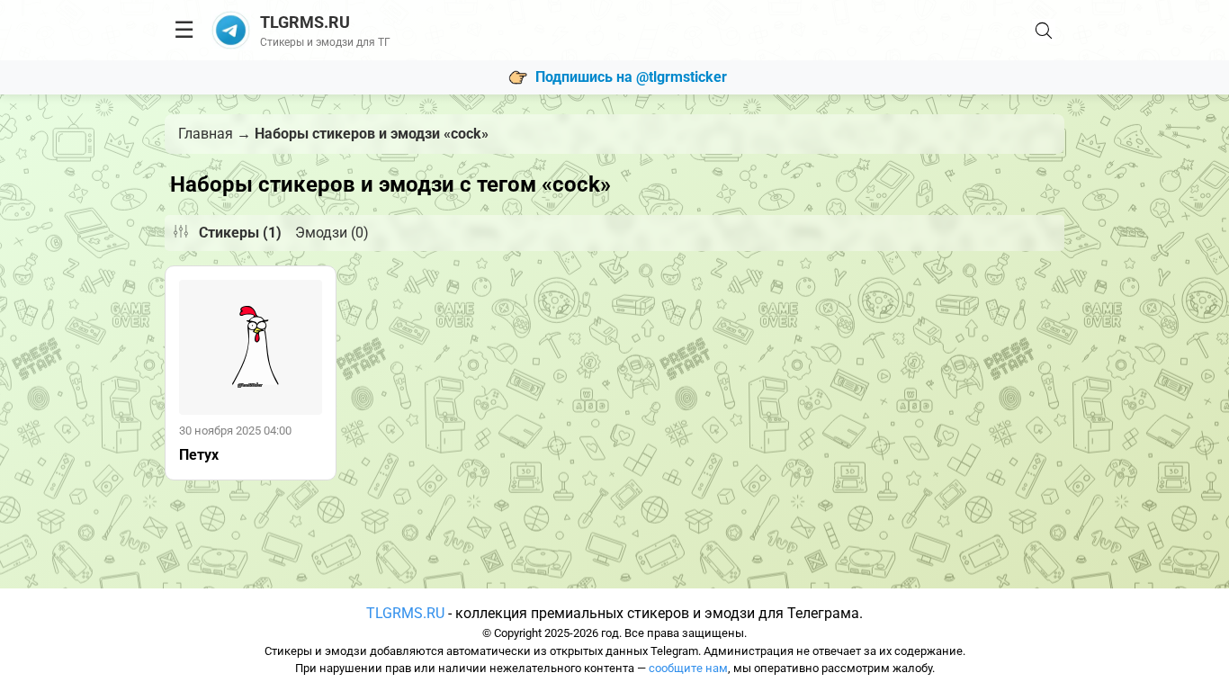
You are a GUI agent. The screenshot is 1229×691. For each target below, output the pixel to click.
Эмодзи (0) (332, 232)
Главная (205, 133)
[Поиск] (1043, 30)
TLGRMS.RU (405, 613)
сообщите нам (688, 668)
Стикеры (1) (240, 232)
